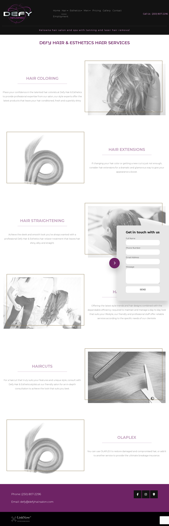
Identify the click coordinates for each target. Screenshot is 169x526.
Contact (117, 10)
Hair (64, 10)
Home (56, 10)
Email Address (132, 257)
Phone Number (133, 248)
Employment (60, 16)
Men (86, 10)
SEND (143, 289)
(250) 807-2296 (160, 14)
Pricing (96, 10)
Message (130, 267)
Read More (42, 110)
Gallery (107, 10)
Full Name (130, 238)
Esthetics (75, 10)
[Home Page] (18, 13)
